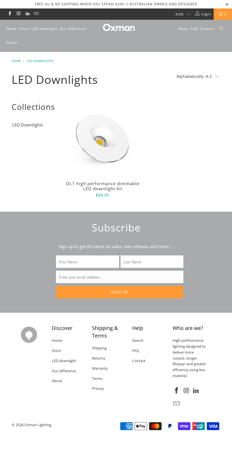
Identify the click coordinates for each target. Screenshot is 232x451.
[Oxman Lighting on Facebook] (9, 14)
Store (24, 28)
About (11, 42)
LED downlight (44, 28)
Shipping (99, 348)
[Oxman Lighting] (118, 27)
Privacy (98, 388)
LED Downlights (27, 125)
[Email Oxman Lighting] (36, 14)
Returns (98, 358)
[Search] (221, 29)
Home (11, 28)
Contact (207, 28)
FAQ (194, 28)
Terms (97, 378)
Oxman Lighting (37, 424)
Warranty (100, 368)
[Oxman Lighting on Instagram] (18, 14)
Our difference (73, 28)
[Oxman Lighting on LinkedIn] (27, 14)
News (183, 28)
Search (137, 340)
